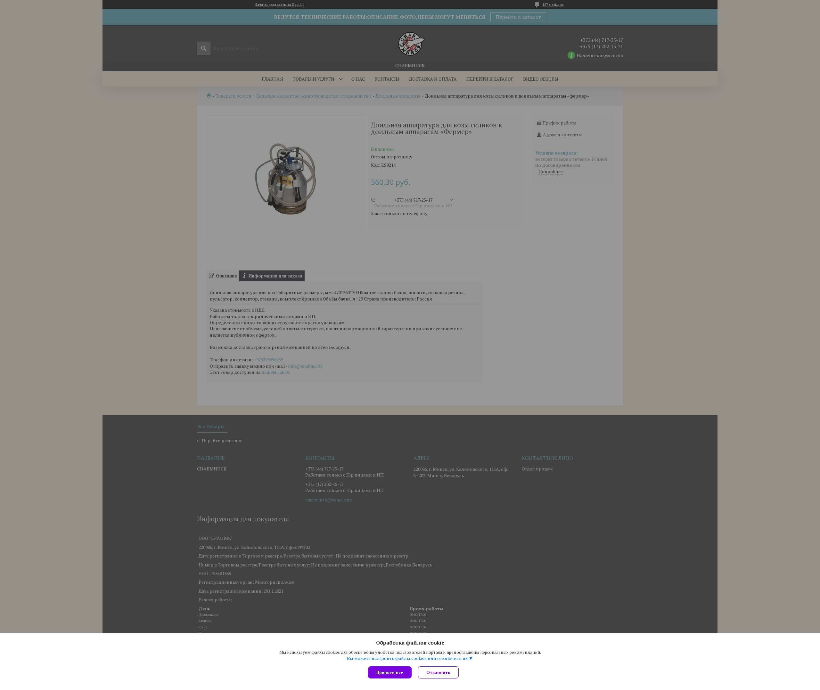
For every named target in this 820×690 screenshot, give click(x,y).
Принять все (389, 672)
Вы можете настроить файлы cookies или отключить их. (408, 658)
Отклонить (438, 672)
